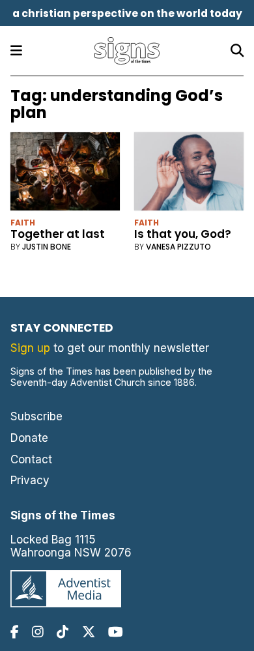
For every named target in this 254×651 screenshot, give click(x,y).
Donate (29, 437)
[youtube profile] (115, 632)
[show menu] (16, 51)
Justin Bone (46, 246)
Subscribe (36, 416)
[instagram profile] (38, 632)
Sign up (30, 347)
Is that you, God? (182, 234)
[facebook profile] (14, 632)
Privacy (29, 480)
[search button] (237, 51)
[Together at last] (65, 174)
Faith (22, 222)
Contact (31, 459)
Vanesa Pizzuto (178, 246)
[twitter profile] (88, 632)
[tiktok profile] (62, 632)
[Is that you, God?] (189, 174)
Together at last (57, 234)
